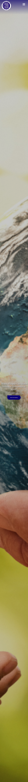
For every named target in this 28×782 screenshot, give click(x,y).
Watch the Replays (14, 397)
